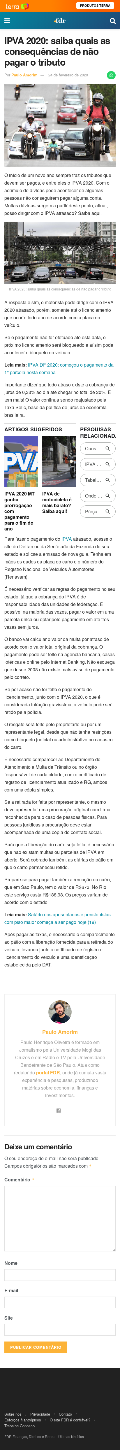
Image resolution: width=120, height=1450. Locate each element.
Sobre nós (13, 1414)
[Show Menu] (7, 20)
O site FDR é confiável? (70, 1420)
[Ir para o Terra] (17, 5)
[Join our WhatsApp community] (111, 75)
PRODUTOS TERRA (95, 5)
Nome (10, 1263)
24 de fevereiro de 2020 (68, 75)
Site (8, 1317)
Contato (65, 1414)
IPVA (66, 538)
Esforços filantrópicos (22, 1420)
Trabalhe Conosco (19, 1425)
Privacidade (40, 1414)
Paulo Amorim (24, 75)
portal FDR (48, 1072)
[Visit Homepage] (59, 20)
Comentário (19, 1179)
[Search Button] (113, 20)
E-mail (11, 1290)
